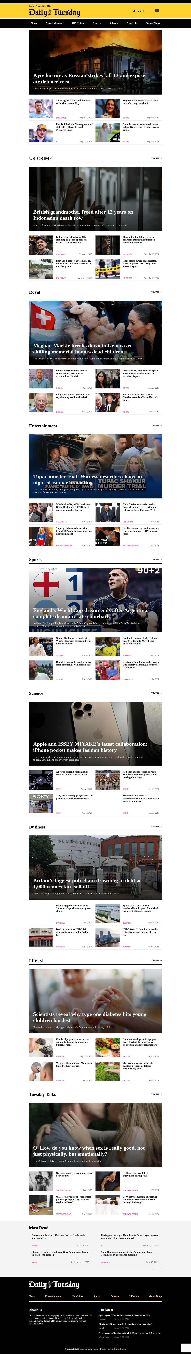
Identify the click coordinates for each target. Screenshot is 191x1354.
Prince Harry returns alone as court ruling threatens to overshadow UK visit (72, 373)
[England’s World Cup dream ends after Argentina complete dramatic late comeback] (95, 600)
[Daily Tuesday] (47, 13)
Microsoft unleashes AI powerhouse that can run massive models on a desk (141, 798)
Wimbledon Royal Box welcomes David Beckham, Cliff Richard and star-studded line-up (73, 507)
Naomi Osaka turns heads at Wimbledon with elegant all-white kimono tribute (74, 641)
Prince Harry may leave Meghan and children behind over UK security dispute (140, 373)
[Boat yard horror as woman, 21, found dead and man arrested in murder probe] (41, 269)
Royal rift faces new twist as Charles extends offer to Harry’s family (140, 397)
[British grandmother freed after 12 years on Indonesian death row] (95, 199)
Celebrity (61, 522)
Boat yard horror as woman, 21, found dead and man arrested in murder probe (73, 263)
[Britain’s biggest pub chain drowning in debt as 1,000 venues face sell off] (95, 867)
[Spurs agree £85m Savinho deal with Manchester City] (41, 108)
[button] (137, 11)
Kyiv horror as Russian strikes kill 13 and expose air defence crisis (130, 1333)
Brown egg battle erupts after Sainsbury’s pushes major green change (73, 908)
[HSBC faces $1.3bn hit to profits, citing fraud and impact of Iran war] (108, 937)
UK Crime (61, 254)
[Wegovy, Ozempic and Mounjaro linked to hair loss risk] (41, 1071)
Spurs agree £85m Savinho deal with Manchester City (73, 102)
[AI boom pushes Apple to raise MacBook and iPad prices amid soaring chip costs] (108, 780)
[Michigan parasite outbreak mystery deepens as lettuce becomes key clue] (108, 1071)
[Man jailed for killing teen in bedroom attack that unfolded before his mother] (108, 245)
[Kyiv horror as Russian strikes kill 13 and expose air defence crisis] (95, 62)
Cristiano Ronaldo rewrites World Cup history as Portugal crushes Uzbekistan (141, 664)
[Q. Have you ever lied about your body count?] (41, 1181)
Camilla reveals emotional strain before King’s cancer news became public (141, 127)
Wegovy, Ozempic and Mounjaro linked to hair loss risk (74, 1064)
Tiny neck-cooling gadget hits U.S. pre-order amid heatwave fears (74, 797)
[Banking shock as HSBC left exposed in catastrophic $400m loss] (41, 937)
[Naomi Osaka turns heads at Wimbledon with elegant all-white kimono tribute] (41, 646)
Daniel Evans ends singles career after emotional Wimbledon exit (73, 663)
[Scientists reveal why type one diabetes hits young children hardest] (95, 1001)
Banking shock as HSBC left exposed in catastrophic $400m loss (72, 932)
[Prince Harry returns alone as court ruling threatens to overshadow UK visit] (41, 378)
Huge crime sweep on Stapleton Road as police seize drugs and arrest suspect (140, 263)
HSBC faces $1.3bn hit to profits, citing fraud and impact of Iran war (140, 932)
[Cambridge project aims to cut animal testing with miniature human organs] (41, 1047)
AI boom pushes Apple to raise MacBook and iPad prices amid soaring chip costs (140, 774)
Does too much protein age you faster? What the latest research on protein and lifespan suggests (140, 1042)
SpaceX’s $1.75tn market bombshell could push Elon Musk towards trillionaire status (141, 908)
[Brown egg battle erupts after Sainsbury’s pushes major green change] (41, 913)
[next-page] (159, 1270)
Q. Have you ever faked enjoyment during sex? (135, 1174)
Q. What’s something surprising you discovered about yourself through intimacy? (140, 1199)
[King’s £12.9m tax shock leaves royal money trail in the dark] (41, 402)
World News (104, 1337)
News (34, 1262)
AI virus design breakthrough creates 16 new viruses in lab (72, 773)
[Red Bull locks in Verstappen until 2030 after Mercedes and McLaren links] (41, 132)
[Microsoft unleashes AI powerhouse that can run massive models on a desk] (108, 803)
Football (61, 118)
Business (60, 923)
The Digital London (118, 1349)
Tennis (59, 655)
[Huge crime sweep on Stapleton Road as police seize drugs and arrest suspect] (108, 269)
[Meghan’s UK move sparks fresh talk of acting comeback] (108, 108)
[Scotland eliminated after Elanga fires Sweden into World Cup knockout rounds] (108, 646)
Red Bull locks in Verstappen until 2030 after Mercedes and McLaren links (74, 127)
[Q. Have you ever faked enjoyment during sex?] (108, 1181)
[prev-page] (154, 1270)
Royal (126, 118)
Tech (58, 789)
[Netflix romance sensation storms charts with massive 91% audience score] (108, 536)
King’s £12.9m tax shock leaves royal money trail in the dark (73, 396)
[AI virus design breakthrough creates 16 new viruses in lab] (41, 780)
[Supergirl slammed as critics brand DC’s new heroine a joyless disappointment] (41, 536)
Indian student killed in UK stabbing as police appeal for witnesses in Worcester (71, 239)
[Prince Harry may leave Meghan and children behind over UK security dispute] (108, 378)
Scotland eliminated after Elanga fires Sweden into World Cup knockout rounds (140, 641)
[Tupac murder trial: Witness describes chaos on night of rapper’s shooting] (95, 466)
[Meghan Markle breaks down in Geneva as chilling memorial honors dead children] (95, 333)
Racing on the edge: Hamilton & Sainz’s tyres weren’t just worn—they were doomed (130, 1236)
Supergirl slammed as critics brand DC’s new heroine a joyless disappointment (74, 531)
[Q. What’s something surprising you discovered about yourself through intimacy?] (108, 1205)
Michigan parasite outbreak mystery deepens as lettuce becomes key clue (138, 1066)
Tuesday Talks (63, 1190)
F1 (57, 142)
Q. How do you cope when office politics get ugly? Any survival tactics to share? (73, 1199)
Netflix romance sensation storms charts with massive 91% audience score (141, 531)
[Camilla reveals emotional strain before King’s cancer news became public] (108, 132)
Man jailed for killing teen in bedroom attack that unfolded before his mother (139, 239)
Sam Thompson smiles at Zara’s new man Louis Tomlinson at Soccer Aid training (127, 1253)
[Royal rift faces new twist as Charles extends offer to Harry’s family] (108, 402)
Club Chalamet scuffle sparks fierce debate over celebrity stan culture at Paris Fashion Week (140, 507)
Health (60, 1057)
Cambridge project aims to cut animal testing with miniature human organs (72, 1042)
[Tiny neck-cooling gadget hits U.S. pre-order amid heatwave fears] (41, 803)
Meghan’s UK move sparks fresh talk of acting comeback (140, 102)
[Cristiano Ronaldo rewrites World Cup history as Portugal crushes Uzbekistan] (108, 670)
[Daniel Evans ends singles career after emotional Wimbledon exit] (41, 670)
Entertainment (64, 546)
